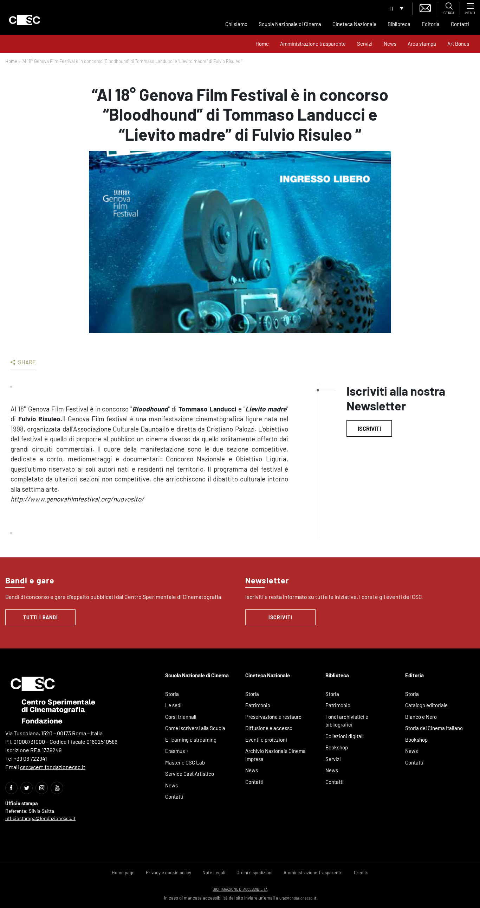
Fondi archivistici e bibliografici (346, 721)
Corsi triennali (180, 717)
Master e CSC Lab (185, 762)
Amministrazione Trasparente (313, 872)
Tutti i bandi (40, 617)
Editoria (431, 24)
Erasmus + (177, 751)
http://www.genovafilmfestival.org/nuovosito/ (77, 499)
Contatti (460, 24)
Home (262, 43)
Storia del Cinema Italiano (434, 728)
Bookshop (336, 747)
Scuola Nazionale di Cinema (290, 24)
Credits (361, 872)
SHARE (26, 361)
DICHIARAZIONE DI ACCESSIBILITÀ (240, 889)
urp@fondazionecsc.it (297, 898)
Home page (123, 872)
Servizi (364, 43)
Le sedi (173, 705)
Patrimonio (257, 705)
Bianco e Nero (421, 717)
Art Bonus (458, 43)
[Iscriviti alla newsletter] (425, 7)
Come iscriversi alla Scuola (195, 728)
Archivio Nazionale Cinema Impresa (275, 755)
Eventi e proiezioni (266, 739)
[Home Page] (24, 20)
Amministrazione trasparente (313, 43)
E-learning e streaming (190, 739)
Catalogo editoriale (426, 705)
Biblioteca (399, 24)
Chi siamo (236, 24)
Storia (172, 694)
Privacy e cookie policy (168, 872)
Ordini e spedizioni (254, 872)
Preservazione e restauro (273, 717)
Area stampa (422, 43)
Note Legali (213, 872)
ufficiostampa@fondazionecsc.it (40, 818)
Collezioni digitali (344, 736)
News (390, 43)
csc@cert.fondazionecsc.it (52, 766)
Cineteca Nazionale (354, 24)
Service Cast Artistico (189, 773)
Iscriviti (369, 428)
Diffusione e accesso (268, 728)
